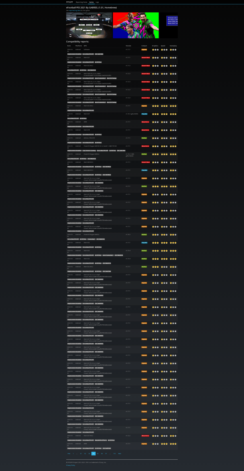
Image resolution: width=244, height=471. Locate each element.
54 (93, 453)
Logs (97, 2)
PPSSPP (69, 2)
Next (119, 453)
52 (85, 453)
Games (91, 2)
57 (106, 453)
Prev (69, 453)
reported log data (74, 10)
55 (97, 453)
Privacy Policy (70, 465)
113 (114, 453)
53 (89, 453)
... (76, 453)
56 (102, 453)
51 (81, 453)
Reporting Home (81, 2)
